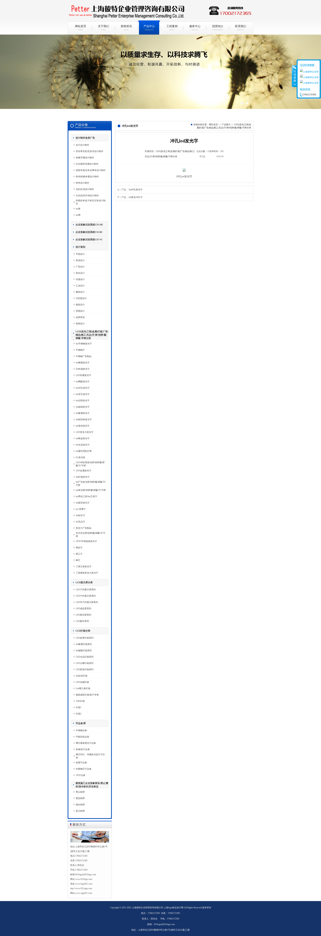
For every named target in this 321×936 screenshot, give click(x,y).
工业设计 (80, 285)
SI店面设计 (81, 298)
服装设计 (80, 304)
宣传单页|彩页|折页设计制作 (89, 151)
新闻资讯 (126, 28)
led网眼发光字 (83, 381)
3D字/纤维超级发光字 (86, 541)
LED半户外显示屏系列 (87, 602)
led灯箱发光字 (83, 477)
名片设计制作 (82, 145)
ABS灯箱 (80, 701)
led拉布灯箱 (81, 675)
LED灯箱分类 (83, 630)
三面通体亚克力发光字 (87, 573)
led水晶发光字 (83, 444)
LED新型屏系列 (83, 615)
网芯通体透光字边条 (86, 743)
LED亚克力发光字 (84, 432)
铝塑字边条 (81, 762)
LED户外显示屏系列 (86, 596)
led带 (78, 215)
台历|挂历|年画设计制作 (87, 195)
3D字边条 (80, 775)
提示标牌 (80, 811)
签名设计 (80, 273)
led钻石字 (80, 515)
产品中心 (149, 28)
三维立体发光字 (83, 566)
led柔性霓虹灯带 (84, 451)
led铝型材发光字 (84, 419)
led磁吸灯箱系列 (84, 650)
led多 (78, 208)
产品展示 (226, 124)
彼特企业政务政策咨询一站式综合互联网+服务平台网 (160, 76)
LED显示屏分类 (84, 582)
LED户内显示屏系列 (86, 589)
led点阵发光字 (83, 400)
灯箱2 (78, 713)
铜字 (78, 560)
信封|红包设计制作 (85, 189)
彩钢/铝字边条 (83, 749)
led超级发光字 (83, 407)
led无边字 (80, 521)
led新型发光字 (83, 502)
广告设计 (80, 266)
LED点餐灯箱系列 (84, 663)
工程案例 (172, 28)
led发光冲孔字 (135, 197)
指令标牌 (80, 804)
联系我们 (240, 28)
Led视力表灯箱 (83, 688)
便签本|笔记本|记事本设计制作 (91, 170)
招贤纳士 (217, 28)
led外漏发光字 (83, 369)
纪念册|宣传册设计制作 (87, 164)
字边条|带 (81, 723)
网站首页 (80, 28)
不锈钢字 (80, 350)
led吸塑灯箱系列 (84, 644)
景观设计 (80, 311)
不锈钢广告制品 (83, 356)
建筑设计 (80, 292)
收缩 (294, 76)
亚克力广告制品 (83, 528)
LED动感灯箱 (82, 682)
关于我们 (103, 28)
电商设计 (80, 323)
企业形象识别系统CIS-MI (89, 224)
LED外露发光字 (83, 375)
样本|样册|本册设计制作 (87, 176)
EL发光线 (80, 457)
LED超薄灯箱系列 (84, 638)
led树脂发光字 (83, 362)
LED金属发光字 (83, 470)
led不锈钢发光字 (84, 343)
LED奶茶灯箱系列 (84, 669)
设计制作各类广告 (85, 137)
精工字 (79, 554)
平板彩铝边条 (82, 736)
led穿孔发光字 (83, 394)
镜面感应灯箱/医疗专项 (87, 694)
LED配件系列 (82, 621)
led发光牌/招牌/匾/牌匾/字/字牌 (91, 490)
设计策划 (80, 247)
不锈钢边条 (81, 730)
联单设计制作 (82, 183)
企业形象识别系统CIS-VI (89, 239)
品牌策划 (80, 317)
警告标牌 (80, 798)
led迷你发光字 (83, 426)
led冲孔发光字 (83, 388)
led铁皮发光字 (83, 438)
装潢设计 (80, 260)
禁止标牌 (80, 792)
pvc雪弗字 (81, 509)
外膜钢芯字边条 (83, 769)
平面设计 (80, 254)
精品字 (79, 547)
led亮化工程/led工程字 (86, 496)
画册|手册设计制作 (85, 157)
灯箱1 (78, 707)
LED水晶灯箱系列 (84, 657)
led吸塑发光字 (83, 413)
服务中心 (194, 28)
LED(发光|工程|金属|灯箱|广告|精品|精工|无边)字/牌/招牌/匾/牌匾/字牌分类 (92, 335)
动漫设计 (80, 279)
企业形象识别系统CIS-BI (89, 232)
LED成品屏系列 (83, 608)
